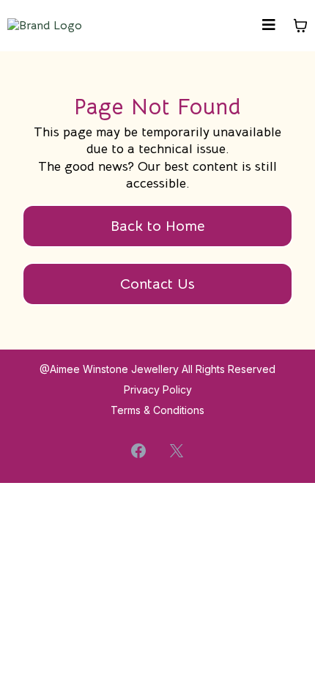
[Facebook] (138, 451)
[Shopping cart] (300, 25)
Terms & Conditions (157, 410)
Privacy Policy (158, 389)
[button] (268, 26)
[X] (177, 451)
